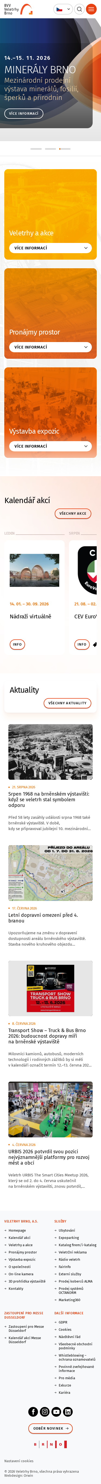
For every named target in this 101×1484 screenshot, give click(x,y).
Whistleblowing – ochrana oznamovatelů (77, 1357)
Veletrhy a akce (31, 233)
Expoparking (69, 1238)
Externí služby (70, 1274)
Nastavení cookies (18, 1461)
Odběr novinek (48, 1428)
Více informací (24, 114)
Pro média (67, 1378)
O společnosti (20, 1267)
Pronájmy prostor (34, 332)
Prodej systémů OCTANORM (71, 1291)
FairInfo (65, 1267)
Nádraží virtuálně (30, 616)
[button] (63, 9)
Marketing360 (69, 1300)
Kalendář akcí (19, 1238)
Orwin (28, 1475)
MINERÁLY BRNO (40, 69)
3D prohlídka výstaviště (27, 1281)
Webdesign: (14, 1475)
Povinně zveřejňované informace (76, 1369)
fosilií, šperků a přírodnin (41, 93)
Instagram (45, 1412)
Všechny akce (73, 513)
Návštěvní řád (70, 1337)
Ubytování (67, 1230)
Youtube (56, 1412)
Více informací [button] (31, 248)
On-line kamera (21, 1274)
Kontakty (16, 1289)
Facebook (33, 1412)
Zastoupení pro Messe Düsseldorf (26, 1329)
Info (17, 644)
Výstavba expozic (34, 431)
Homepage (17, 1230)
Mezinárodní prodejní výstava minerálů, (37, 84)
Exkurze (65, 1385)
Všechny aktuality (67, 703)
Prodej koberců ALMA (75, 1281)
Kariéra (64, 1393)
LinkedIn (68, 1412)
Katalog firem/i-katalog (77, 1245)
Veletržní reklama (73, 1252)
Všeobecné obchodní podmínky (75, 1346)
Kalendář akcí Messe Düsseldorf (25, 1340)
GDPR (63, 1322)
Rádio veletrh (69, 1259)
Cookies (65, 1330)
